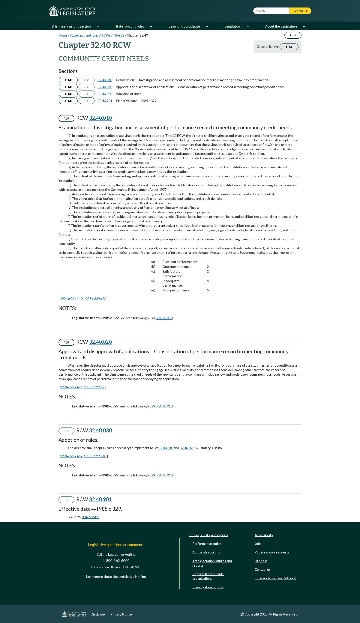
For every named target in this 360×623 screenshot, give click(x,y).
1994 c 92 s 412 (71, 456)
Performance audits (206, 543)
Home (63, 35)
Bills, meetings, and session (71, 26)
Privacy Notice (121, 614)
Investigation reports (208, 587)
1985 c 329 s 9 (94, 387)
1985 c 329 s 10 (95, 456)
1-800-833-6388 (131, 567)
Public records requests (272, 552)
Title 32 (118, 35)
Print (293, 35)
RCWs (106, 35)
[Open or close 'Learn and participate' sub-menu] (206, 26)
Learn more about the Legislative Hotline (116, 576)
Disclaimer (98, 614)
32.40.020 (105, 87)
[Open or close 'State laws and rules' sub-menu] (150, 26)
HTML (289, 47)
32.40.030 (105, 94)
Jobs (258, 543)
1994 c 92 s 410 (71, 299)
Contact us (263, 569)
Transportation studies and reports (212, 563)
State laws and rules (129, 26)
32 (174, 135)
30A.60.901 (90, 517)
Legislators (232, 26)
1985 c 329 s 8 (94, 299)
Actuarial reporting (206, 552)
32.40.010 (105, 80)
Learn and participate (184, 26)
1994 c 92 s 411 (71, 387)
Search (298, 11)
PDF (86, 80)
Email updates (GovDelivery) (275, 578)
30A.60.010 (164, 318)
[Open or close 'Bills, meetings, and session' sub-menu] (97, 26)
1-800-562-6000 (116, 560)
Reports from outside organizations (208, 576)
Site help (261, 561)
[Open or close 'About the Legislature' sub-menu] (304, 26)
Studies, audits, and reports (208, 535)
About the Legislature (281, 26)
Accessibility (264, 535)
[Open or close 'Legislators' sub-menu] (247, 26)
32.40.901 (105, 101)
